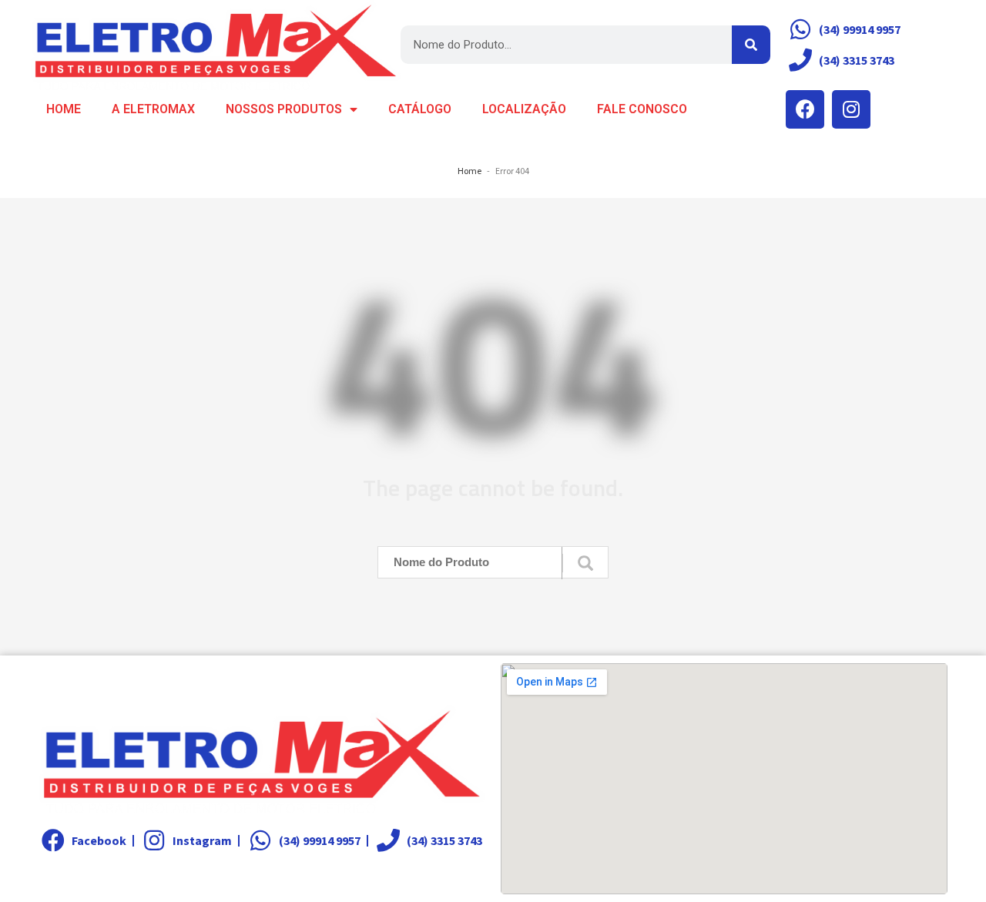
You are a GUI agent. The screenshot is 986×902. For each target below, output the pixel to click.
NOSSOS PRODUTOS (284, 109)
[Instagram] (851, 109)
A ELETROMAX (153, 109)
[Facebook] (805, 109)
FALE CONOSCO (642, 109)
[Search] (751, 44)
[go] (585, 563)
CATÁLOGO (419, 109)
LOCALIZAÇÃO (524, 109)
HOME (63, 109)
